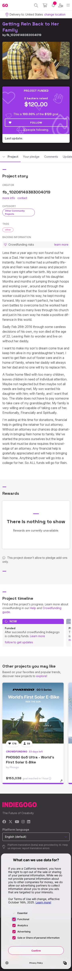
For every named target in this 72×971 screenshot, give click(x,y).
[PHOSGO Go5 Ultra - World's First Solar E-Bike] (33, 713)
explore (41, 676)
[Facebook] (4, 822)
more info (8, 198)
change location (54, 14)
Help (33, 608)
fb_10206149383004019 (23, 35)
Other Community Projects (15, 212)
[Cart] (44, 5)
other (8, 229)
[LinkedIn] (28, 822)
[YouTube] (17, 822)
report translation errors (36, 848)
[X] (10, 822)
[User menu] (60, 5)
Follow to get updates (19, 642)
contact (22, 198)
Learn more (37, 636)
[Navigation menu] (68, 5)
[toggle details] (62, 782)
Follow (36, 122)
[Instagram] (23, 822)
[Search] (36, 5)
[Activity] (53, 5)
